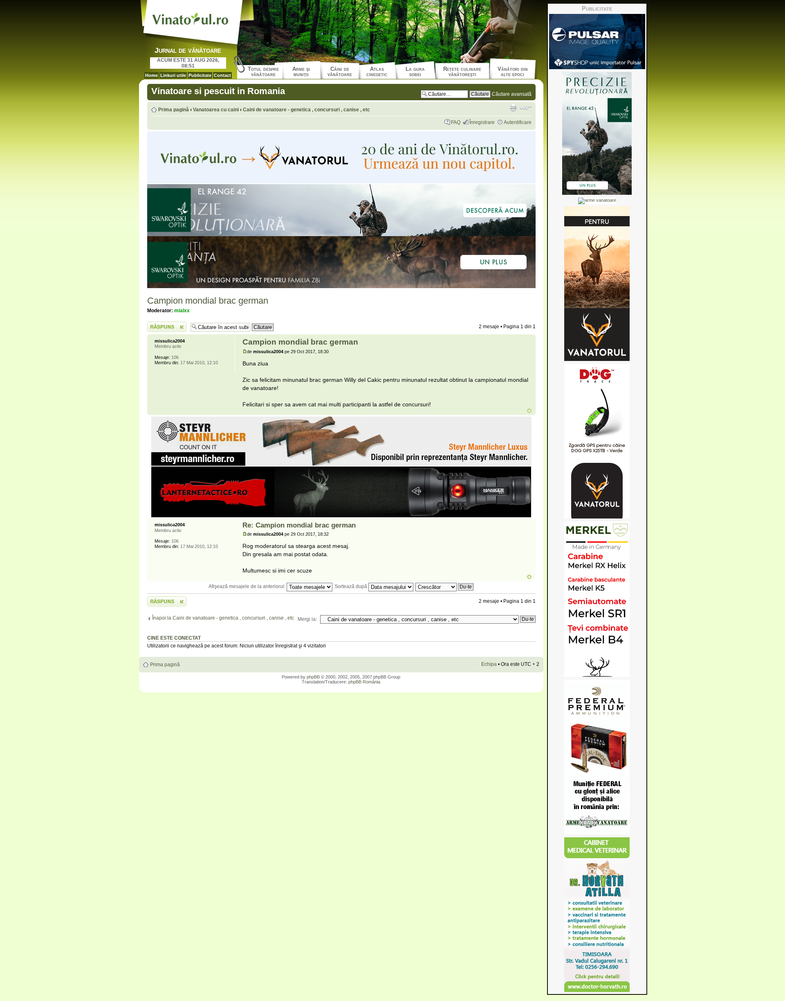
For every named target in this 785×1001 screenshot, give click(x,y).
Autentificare (518, 122)
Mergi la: (307, 619)
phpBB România (364, 681)
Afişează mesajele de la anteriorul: (248, 586)
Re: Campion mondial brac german (299, 525)
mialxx (182, 310)
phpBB (313, 676)
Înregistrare (482, 122)
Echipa (489, 664)
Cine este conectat (174, 638)
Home (151, 75)
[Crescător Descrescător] (444, 586)
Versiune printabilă (513, 107)
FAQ (455, 122)
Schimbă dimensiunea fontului (526, 107)
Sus (529, 410)
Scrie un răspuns (166, 324)
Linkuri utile (173, 75)
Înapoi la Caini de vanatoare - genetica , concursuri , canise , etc (223, 618)
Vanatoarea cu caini (216, 110)
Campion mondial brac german (207, 300)
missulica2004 (268, 351)
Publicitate (199, 75)
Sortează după (351, 586)
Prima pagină (173, 110)
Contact (222, 75)
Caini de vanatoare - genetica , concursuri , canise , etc (306, 110)
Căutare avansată (512, 94)
